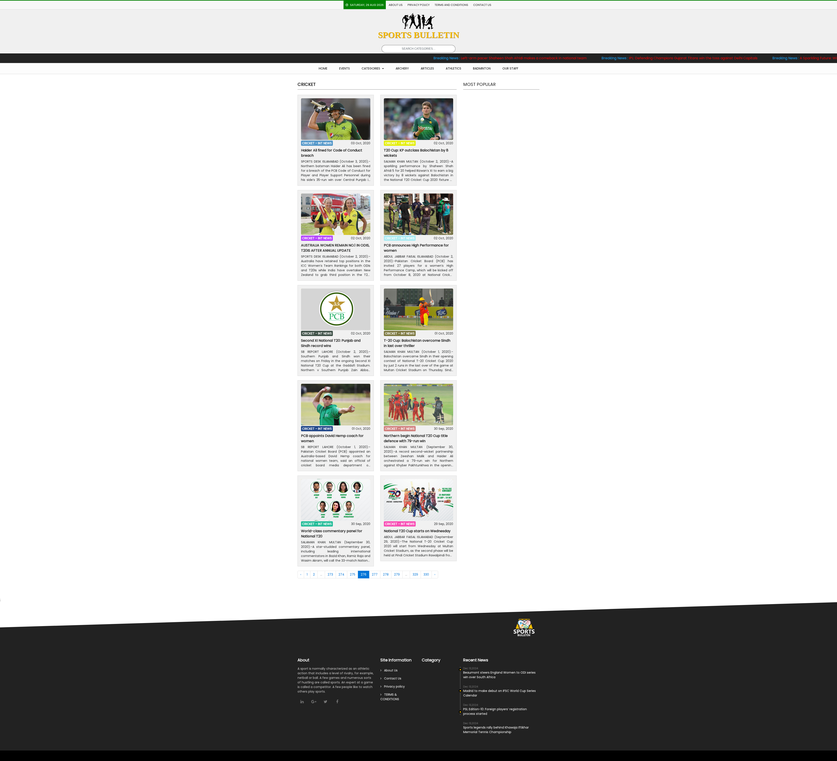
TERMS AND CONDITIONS (451, 5)
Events (344, 68)
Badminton (482, 68)
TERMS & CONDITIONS (389, 696)
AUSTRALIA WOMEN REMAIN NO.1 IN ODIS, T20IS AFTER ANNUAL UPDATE (335, 248)
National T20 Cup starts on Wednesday (417, 530)
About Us (396, 5)
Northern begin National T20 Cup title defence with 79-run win (416, 438)
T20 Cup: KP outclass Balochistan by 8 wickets (416, 153)
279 (397, 574)
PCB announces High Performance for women (416, 248)
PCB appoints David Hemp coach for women (332, 438)
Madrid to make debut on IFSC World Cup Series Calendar (499, 693)
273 (330, 574)
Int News (325, 143)
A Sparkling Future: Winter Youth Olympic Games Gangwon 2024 (767, 58)
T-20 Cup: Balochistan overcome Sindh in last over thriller (417, 343)
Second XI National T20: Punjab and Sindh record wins (331, 343)
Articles (427, 68)
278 (386, 574)
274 (341, 574)
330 (426, 574)
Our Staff (510, 68)
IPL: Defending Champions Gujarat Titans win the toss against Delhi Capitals (605, 58)
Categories (371, 68)
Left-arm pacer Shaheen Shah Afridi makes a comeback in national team (436, 58)
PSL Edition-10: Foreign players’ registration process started (495, 711)
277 (375, 574)
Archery (402, 68)
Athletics (453, 68)
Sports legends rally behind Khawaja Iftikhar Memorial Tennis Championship (496, 729)
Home (323, 68)
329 (415, 574)
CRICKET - (310, 143)
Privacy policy (419, 5)
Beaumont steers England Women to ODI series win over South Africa (499, 674)
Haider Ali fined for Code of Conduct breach (331, 153)
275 (352, 574)
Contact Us (482, 5)
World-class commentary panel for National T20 (331, 533)
